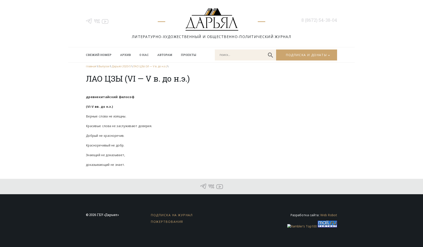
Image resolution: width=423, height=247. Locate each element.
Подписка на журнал (172, 215)
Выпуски (103, 66)
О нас (144, 55)
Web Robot (328, 215)
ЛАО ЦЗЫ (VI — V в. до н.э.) (150, 66)
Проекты (188, 55)
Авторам (164, 55)
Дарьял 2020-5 (121, 66)
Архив (125, 55)
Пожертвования (167, 222)
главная (91, 66)
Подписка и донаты (306, 55)
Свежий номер (98, 55)
